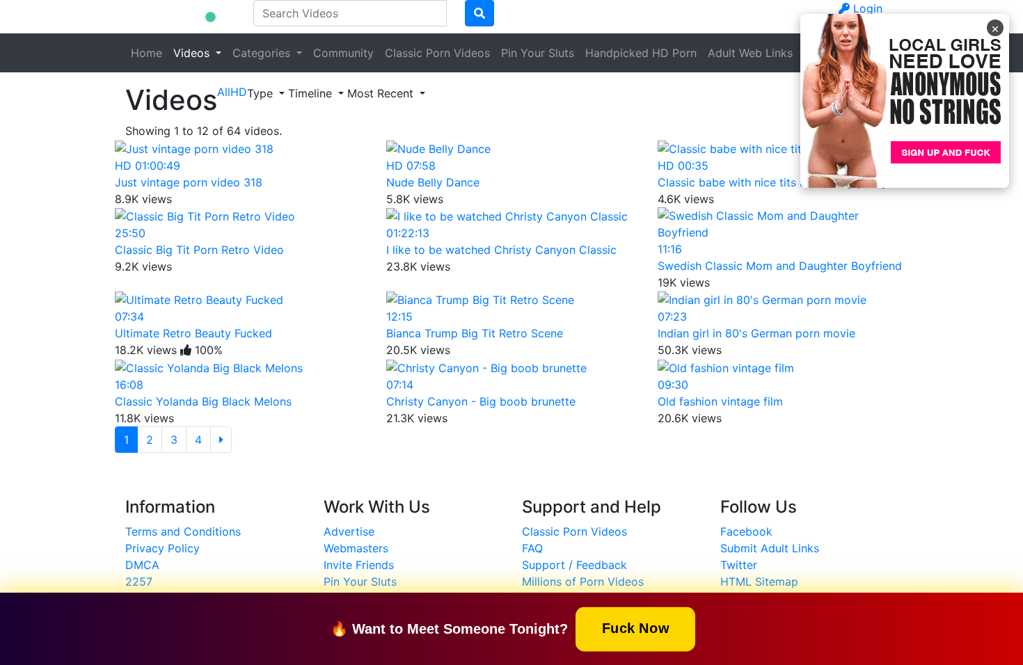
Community (343, 53)
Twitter (738, 565)
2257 (138, 581)
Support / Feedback (574, 565)
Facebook (746, 531)
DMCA (142, 565)
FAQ (532, 548)
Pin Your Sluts (537, 53)
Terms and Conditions (183, 531)
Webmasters (356, 548)
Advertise (349, 531)
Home (146, 53)
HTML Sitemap (759, 581)
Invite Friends (359, 565)
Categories (263, 53)
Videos (193, 53)
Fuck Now (635, 628)
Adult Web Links (750, 53)
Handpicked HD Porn (641, 53)
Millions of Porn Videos (583, 581)
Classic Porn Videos (437, 53)
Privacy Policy (162, 548)
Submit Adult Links (769, 548)
